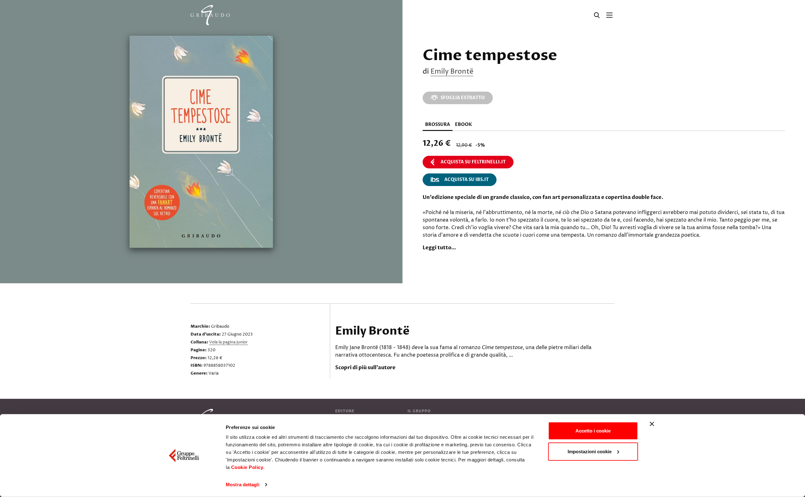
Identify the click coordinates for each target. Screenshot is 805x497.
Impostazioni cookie (590, 451)
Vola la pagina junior (228, 342)
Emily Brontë (451, 71)
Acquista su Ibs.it (466, 180)
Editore (344, 411)
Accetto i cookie (593, 430)
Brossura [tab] (437, 124)
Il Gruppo (419, 411)
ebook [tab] (463, 124)
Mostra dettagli (242, 484)
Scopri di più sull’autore (365, 367)
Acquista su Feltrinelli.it (473, 162)
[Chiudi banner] (652, 424)
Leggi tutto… (439, 247)
